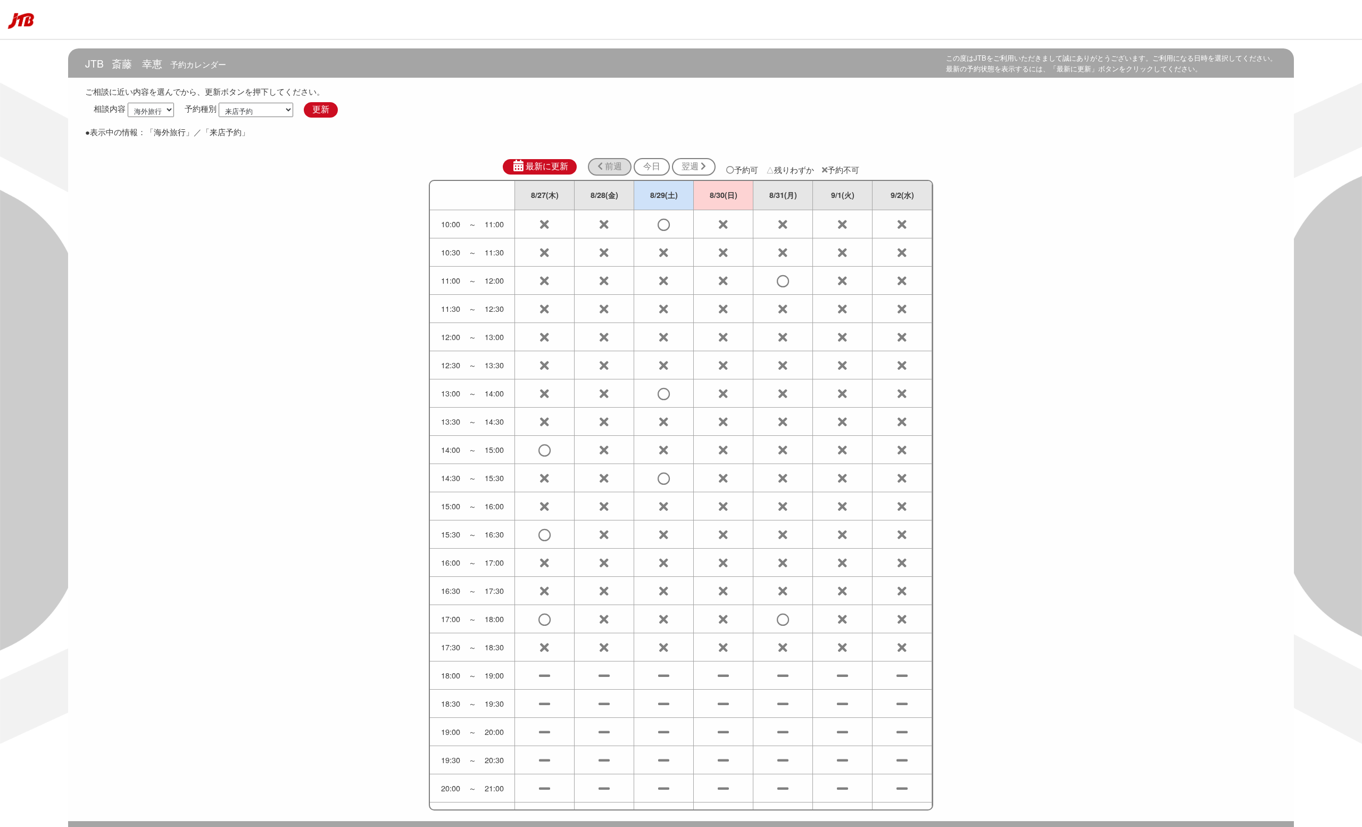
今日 (651, 166)
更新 (320, 109)
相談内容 (110, 108)
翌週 (691, 166)
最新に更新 (547, 166)
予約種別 (201, 108)
